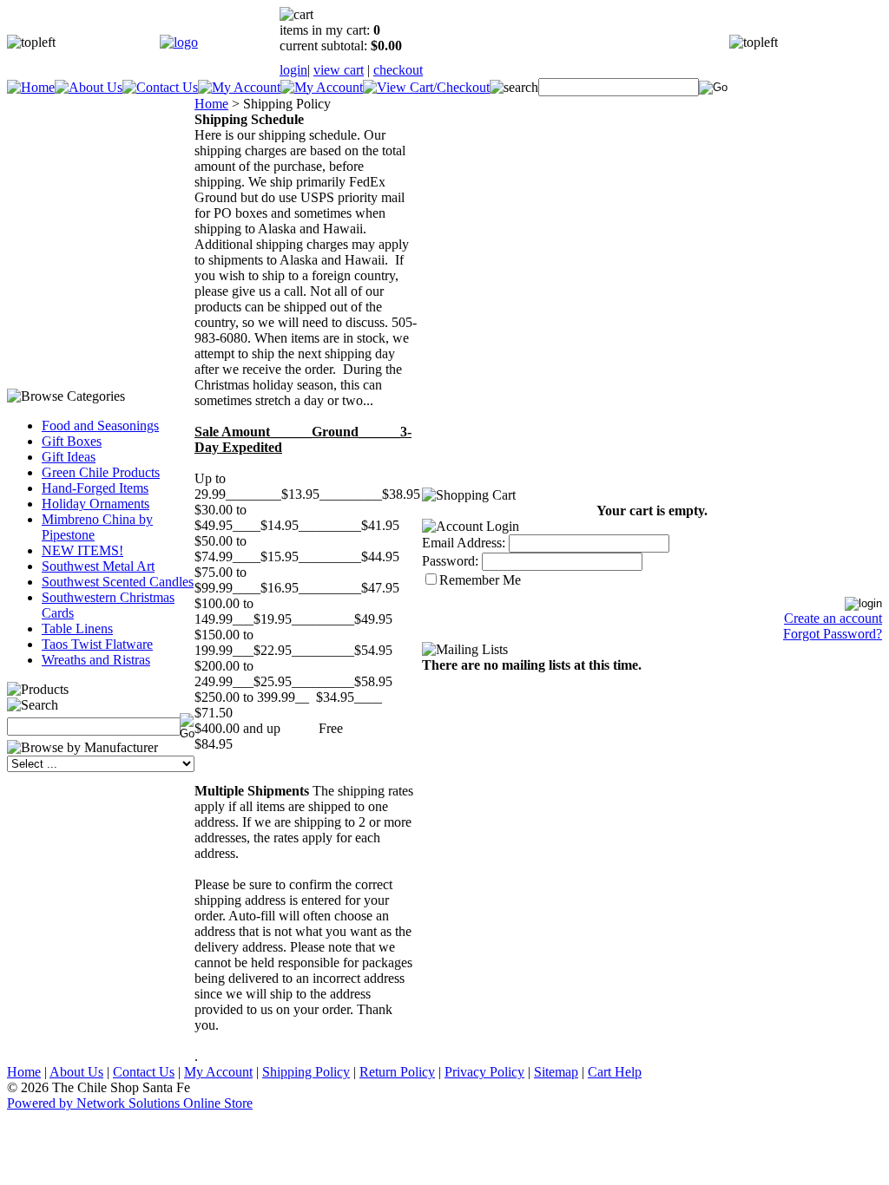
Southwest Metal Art (98, 566)
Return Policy (397, 1071)
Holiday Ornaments (95, 503)
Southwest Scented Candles (118, 581)
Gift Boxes (72, 441)
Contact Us (144, 1071)
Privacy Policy (484, 1071)
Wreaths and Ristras (96, 659)
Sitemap (556, 1071)
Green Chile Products (101, 472)
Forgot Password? (832, 633)
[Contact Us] (160, 87)
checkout (398, 69)
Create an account (833, 618)
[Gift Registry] (321, 87)
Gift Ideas (68, 456)
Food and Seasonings (100, 425)
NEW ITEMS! (82, 550)
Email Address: (463, 542)
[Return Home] (179, 42)
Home (211, 103)
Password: (450, 560)
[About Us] (88, 87)
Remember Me (480, 580)
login (293, 69)
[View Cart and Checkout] (426, 87)
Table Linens (77, 628)
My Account (218, 1071)
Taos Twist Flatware (97, 644)
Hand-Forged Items (95, 488)
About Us (76, 1071)
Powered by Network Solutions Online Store (130, 1103)
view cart (338, 69)
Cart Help (615, 1071)
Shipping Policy (306, 1071)
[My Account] (239, 87)
